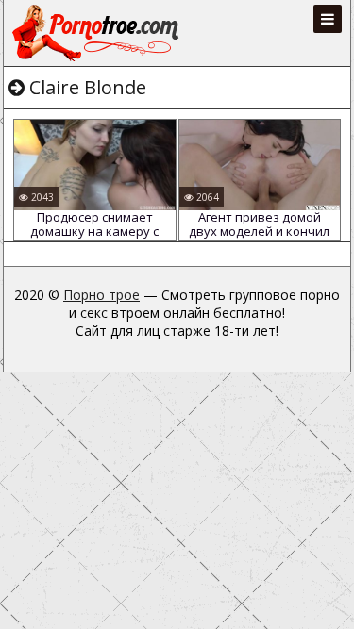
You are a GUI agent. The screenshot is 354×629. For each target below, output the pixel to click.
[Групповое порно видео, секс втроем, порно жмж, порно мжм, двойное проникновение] (97, 33)
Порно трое (101, 295)
